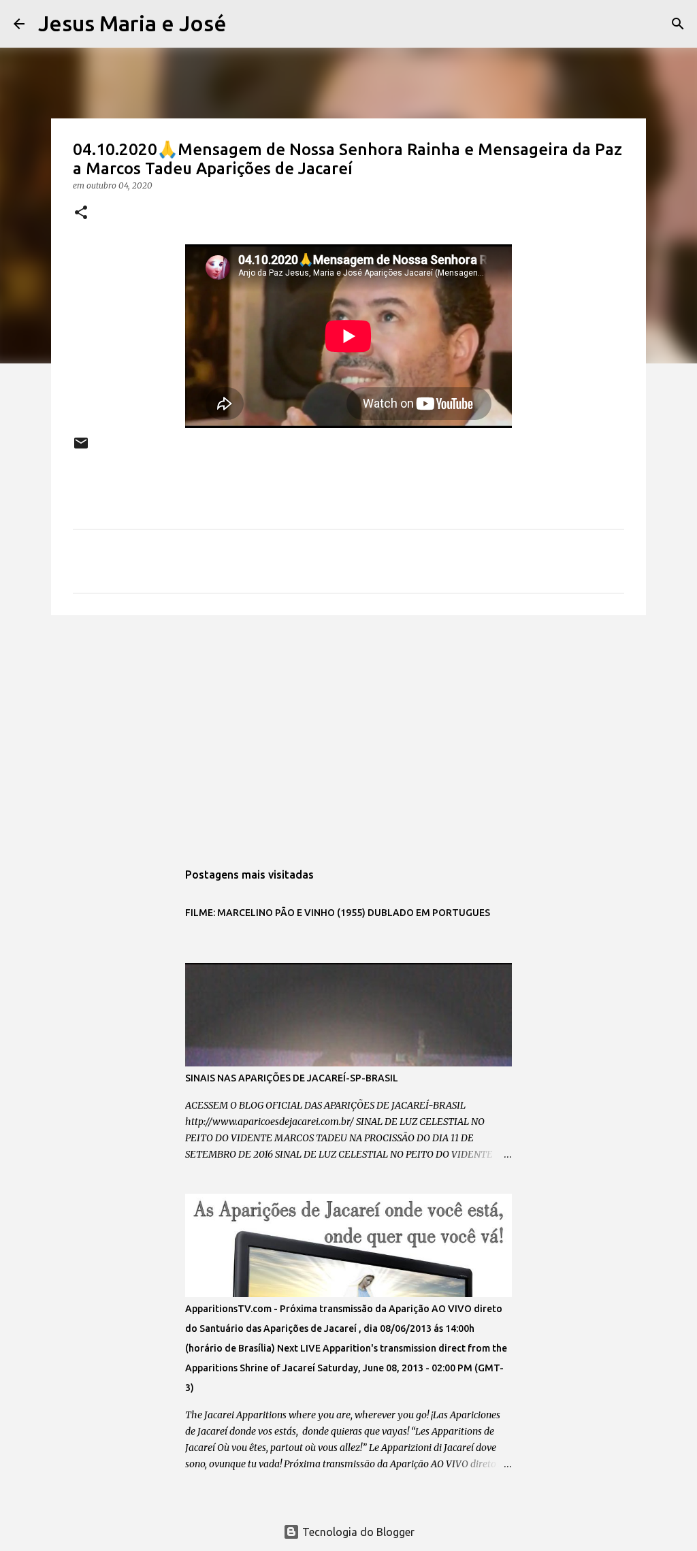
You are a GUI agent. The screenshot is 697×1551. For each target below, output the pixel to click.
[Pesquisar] (246, 23)
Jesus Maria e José (132, 23)
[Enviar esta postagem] (81, 448)
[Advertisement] (348, 731)
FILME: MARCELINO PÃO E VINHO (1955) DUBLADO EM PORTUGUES (337, 912)
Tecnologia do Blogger (357, 1532)
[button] (81, 213)
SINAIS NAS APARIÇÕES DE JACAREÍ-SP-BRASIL (291, 1078)
